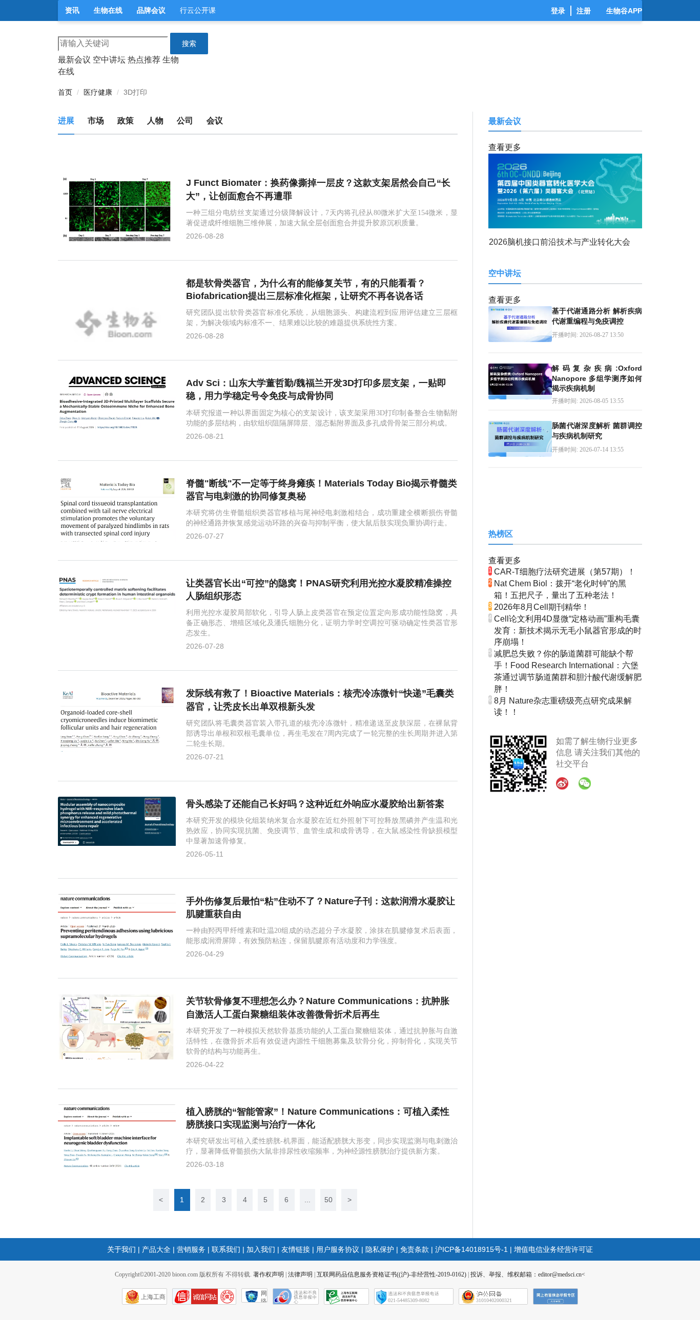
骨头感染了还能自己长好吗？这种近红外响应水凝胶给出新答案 (315, 804)
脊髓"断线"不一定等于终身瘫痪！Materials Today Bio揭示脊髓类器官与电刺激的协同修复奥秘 (321, 489)
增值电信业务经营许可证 (553, 1249)
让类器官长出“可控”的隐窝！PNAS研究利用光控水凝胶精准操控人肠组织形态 (318, 589)
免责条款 (414, 1249)
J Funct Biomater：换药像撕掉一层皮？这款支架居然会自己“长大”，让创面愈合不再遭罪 (318, 189)
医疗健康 (98, 92)
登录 (558, 11)
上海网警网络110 (204, 1296)
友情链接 (295, 1249)
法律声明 (300, 1274)
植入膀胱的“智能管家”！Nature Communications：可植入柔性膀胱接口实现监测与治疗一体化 (317, 1118)
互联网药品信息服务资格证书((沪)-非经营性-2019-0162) (391, 1274)
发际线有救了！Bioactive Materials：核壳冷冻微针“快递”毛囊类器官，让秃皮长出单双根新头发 (320, 699)
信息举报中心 (346, 1296)
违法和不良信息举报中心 (296, 1296)
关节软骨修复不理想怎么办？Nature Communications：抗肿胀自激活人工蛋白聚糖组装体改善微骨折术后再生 (317, 1007)
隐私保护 (379, 1249)
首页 (65, 92)
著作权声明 (268, 1274)
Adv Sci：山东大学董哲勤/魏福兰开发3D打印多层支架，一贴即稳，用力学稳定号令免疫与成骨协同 (316, 389)
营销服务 (191, 1249)
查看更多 (504, 147)
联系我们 (226, 1249)
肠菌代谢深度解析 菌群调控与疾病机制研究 (597, 430)
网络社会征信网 (264, 1296)
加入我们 (260, 1249)
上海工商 (153, 1297)
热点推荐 (144, 59)
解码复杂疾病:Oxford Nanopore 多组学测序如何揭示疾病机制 (597, 378)
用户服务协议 (337, 1249)
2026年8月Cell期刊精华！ (541, 607)
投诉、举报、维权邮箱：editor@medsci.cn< (527, 1274)
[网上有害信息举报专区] (555, 1296)
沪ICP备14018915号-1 (471, 1249)
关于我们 (121, 1249)
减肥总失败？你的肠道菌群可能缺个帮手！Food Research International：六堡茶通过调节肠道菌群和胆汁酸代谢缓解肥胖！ (568, 671)
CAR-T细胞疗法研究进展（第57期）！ (564, 571)
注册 (584, 11)
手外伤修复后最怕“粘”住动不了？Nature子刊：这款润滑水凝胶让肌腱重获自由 (320, 907)
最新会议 (74, 59)
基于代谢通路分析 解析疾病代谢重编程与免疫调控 (597, 316)
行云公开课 (198, 10)
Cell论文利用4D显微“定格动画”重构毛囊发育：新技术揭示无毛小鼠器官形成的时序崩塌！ (568, 630)
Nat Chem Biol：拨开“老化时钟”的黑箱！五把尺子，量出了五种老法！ (560, 589)
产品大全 (156, 1249)
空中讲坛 (109, 59)
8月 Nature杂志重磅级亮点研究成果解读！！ (563, 706)
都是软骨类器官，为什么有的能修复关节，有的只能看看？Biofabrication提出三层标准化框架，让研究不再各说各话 (306, 289)
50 (328, 1200)
